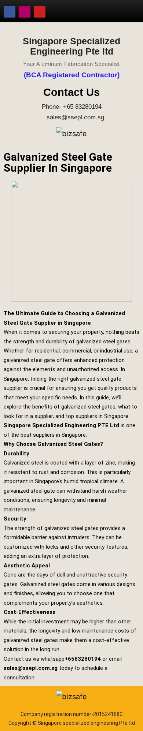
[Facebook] (9, 12)
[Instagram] (24, 12)
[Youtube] (39, 12)
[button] (126, 12)
